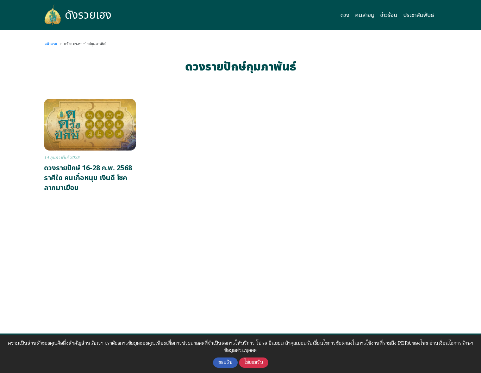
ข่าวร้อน (389, 15)
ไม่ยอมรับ (253, 362)
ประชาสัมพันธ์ (418, 15)
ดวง (345, 15)
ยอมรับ (225, 362)
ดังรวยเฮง (88, 15)
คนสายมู (364, 15)
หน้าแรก (51, 44)
